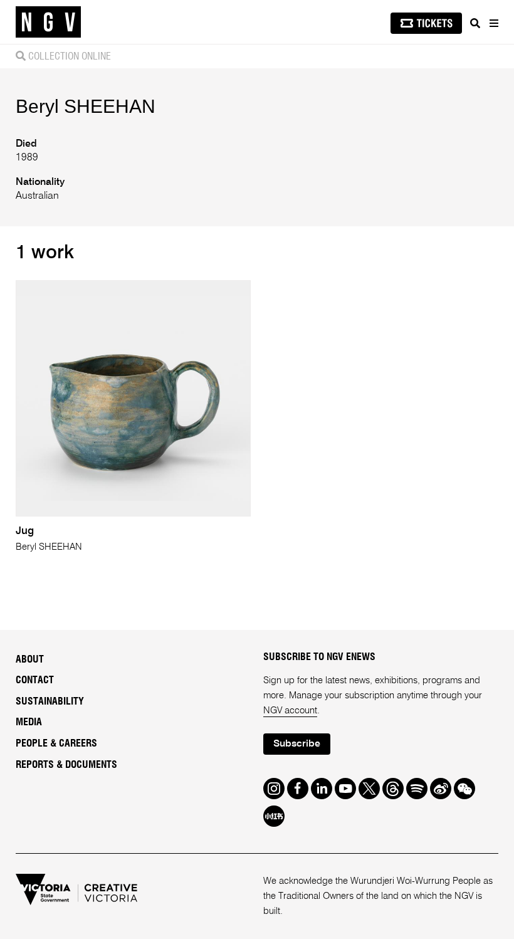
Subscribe (296, 744)
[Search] (475, 23)
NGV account (290, 710)
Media (29, 722)
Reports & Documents (66, 765)
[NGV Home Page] (48, 22)
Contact (35, 680)
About (30, 659)
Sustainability (50, 701)
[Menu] (493, 23)
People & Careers (56, 743)
